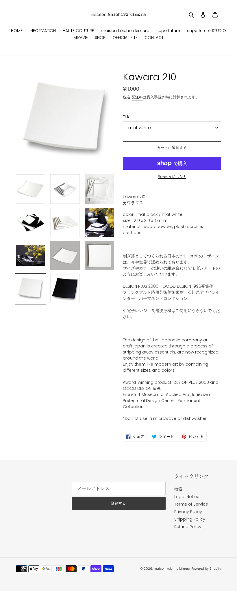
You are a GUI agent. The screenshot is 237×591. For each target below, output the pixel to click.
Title (127, 117)
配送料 (137, 97)
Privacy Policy (188, 512)
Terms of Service (191, 504)
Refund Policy (187, 527)
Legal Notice (186, 497)
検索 (178, 489)
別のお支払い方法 (172, 176)
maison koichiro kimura (172, 568)
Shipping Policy (189, 519)
